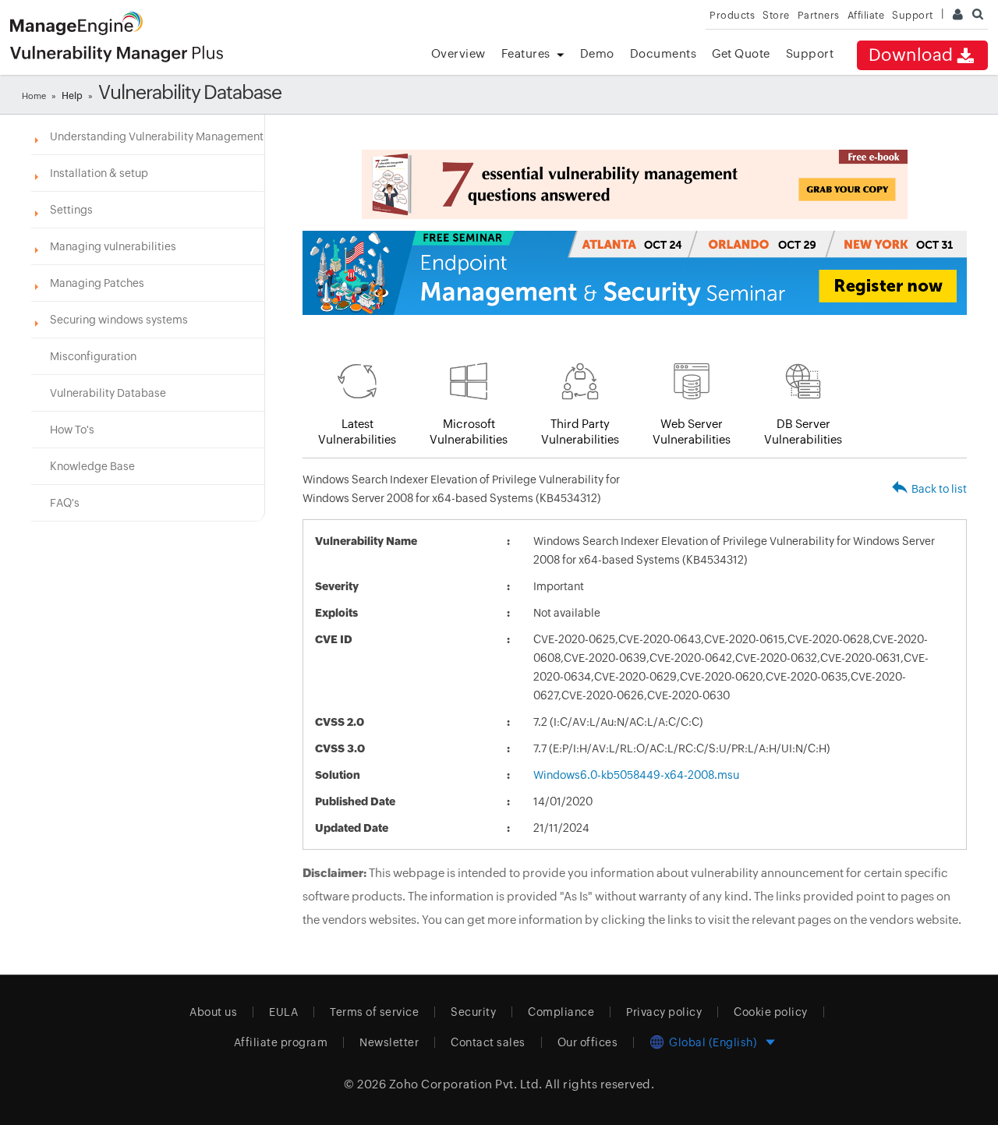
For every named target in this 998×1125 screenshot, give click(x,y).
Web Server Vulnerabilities (692, 431)
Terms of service (374, 1011)
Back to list (939, 489)
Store (776, 15)
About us (213, 1011)
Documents (663, 53)
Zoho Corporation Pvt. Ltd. (466, 1084)
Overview (458, 53)
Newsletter (389, 1042)
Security (473, 1011)
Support (810, 53)
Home (34, 96)
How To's (72, 429)
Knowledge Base (92, 466)
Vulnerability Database (108, 393)
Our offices (587, 1042)
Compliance (561, 1011)
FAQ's (65, 503)
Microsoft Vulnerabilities (469, 431)
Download (911, 55)
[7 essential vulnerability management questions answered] (635, 184)
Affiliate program (281, 1042)
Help (72, 95)
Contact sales (488, 1042)
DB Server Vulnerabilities (803, 431)
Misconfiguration (93, 356)
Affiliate (866, 15)
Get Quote (741, 53)
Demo (597, 53)
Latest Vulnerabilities (357, 431)
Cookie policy (771, 1011)
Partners (819, 15)
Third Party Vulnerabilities (580, 431)
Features (525, 53)
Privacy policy (664, 1011)
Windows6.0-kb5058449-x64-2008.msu (636, 775)
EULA (283, 1011)
